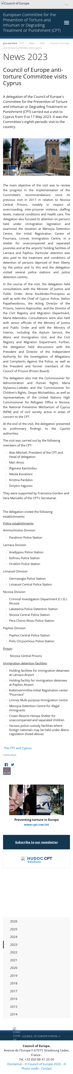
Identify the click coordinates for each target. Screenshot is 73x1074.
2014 (13, 1014)
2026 (13, 921)
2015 (13, 1007)
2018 (13, 983)
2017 (13, 991)
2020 (13, 968)
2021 (13, 960)
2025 (13, 929)
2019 (13, 976)
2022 (13, 952)
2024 (13, 937)
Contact (46, 1068)
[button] (36, 4)
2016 (13, 999)
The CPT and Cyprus (17, 748)
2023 (13, 945)
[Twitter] (12, 765)
